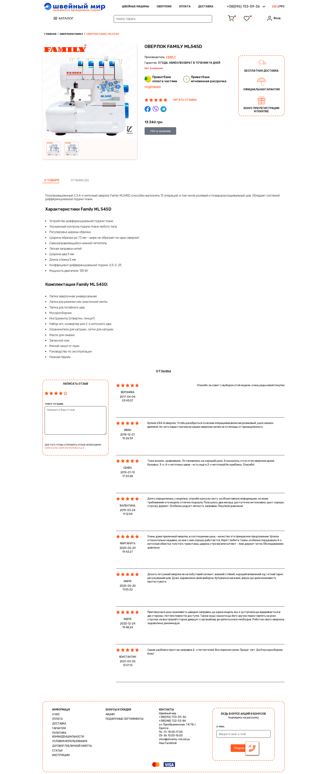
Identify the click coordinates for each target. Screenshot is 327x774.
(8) (86, 180)
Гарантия (59, 728)
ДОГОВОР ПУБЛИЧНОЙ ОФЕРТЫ (72, 746)
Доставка (205, 6)
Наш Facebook (168, 743)
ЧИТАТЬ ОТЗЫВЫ (185, 99)
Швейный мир (167, 713)
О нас (56, 714)
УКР (274, 6)
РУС (282, 6)
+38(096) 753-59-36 (172, 717)
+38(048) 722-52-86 (172, 720)
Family (171, 57)
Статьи (57, 750)
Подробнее (153, 87)
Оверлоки (164, 6)
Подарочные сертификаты (124, 719)
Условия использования (69, 741)
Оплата (185, 6)
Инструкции (61, 755)
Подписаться (243, 748)
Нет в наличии (160, 131)
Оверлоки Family (71, 34)
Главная (50, 34)
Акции (110, 714)
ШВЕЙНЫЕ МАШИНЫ (135, 6)
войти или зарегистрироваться (64, 448)
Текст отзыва (54, 404)
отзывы (77, 180)
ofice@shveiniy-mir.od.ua (174, 739)
